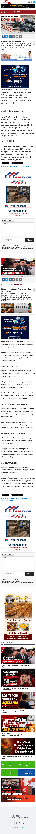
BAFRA (10, 166)
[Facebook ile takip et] (13, 823)
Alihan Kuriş (12, 498)
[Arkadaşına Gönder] (13, 36)
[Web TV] (31, 2)
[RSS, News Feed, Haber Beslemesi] (19, 823)
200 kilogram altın (10, 500)
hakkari (15, 166)
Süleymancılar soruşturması (23, 498)
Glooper (3, 500)
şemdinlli (27, 166)
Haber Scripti (16, 827)
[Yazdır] (17, 36)
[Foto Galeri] (34, 2)
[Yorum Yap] (20, 36)
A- (34, 44)
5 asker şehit (21, 166)
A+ (34, 41)
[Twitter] (6, 36)
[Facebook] (3, 36)
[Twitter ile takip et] (16, 823)
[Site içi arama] (23, 823)
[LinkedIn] (10, 36)
